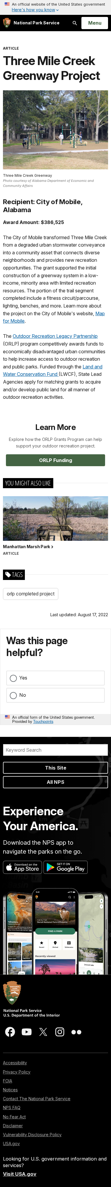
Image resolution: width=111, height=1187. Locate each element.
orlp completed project (30, 594)
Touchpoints (43, 721)
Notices (10, 1089)
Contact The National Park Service (36, 1098)
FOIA (7, 1080)
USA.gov (11, 1143)
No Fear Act (14, 1116)
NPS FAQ (11, 1107)
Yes (23, 678)
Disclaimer (13, 1125)
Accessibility (15, 1062)
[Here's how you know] (55, 7)
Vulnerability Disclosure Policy (32, 1134)
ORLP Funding (55, 460)
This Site (55, 768)
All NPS (55, 782)
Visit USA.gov (19, 1174)
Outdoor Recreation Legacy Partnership (55, 336)
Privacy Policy (16, 1071)
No (22, 695)
